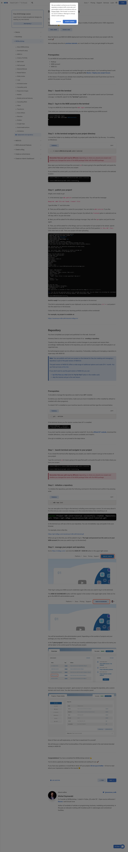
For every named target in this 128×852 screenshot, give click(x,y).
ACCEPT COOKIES (69, 21)
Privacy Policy (55, 11)
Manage (58, 21)
